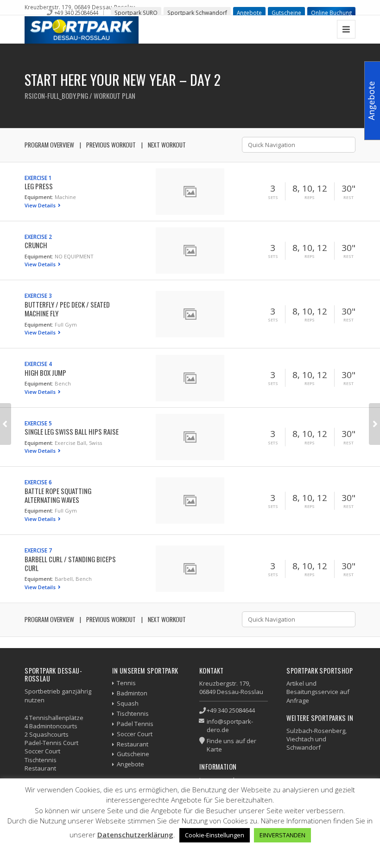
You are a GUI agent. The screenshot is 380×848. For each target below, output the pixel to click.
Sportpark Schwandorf (197, 12)
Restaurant (132, 744)
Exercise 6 (38, 482)
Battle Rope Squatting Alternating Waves (58, 495)
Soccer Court (134, 734)
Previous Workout (111, 144)
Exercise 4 (38, 363)
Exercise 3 (38, 295)
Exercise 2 (38, 236)
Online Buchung (331, 12)
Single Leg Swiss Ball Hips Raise (72, 431)
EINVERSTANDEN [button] (282, 835)
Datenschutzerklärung (135, 834)
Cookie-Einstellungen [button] (214, 835)
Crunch (36, 245)
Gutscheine (286, 12)
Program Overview (49, 144)
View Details (41, 205)
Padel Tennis (135, 724)
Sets (273, 197)
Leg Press (39, 186)
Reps (309, 197)
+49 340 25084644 (76, 12)
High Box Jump (45, 372)
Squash (128, 703)
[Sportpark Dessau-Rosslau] (82, 30)
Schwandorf (303, 747)
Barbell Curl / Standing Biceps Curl (70, 563)
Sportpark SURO (136, 12)
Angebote (249, 12)
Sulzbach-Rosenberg (315, 730)
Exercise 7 (38, 550)
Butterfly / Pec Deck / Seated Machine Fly (67, 308)
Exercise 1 (38, 177)
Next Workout (167, 144)
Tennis (126, 683)
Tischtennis (133, 713)
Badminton (132, 693)
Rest (348, 197)
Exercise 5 (38, 423)
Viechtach (300, 739)
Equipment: (39, 196)
